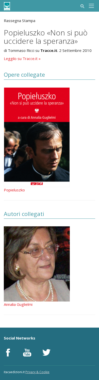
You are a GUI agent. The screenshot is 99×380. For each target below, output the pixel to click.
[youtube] (27, 352)
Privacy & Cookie (37, 372)
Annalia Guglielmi (18, 304)
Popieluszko (14, 189)
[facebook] (8, 352)
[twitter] (46, 352)
